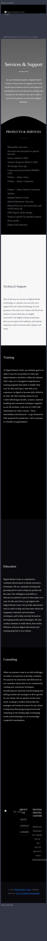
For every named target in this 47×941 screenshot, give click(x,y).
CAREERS (23, 832)
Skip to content (7, 3)
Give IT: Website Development (27, 893)
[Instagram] (37, 869)
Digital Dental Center (22, 890)
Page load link (7, 905)
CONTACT (23, 825)
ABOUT (23, 819)
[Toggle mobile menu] (41, 12)
